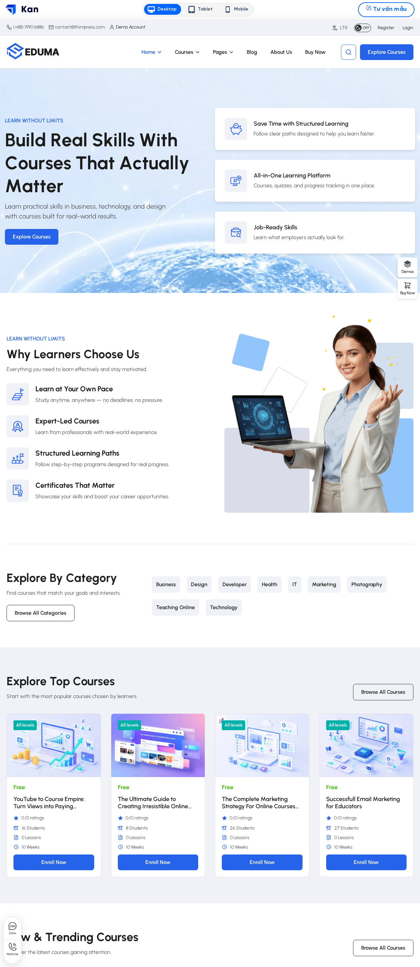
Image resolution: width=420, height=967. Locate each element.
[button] (162, 9)
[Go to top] (402, 931)
